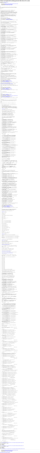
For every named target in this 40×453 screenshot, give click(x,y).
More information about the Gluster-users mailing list (5, 452)
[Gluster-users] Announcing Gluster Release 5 (8, 4)
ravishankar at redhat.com (8, 80)
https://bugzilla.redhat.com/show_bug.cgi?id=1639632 (7, 83)
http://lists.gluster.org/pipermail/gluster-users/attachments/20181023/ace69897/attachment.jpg (12, 445)
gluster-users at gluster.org (9, 19)
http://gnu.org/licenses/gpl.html (5, 244)
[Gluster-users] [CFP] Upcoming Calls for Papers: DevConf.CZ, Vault (11, 3)
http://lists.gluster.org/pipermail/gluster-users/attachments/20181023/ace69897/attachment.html (13, 442)
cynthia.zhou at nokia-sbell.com (14, 95)
